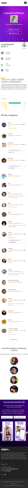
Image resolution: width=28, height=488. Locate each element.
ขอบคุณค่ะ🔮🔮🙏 (12, 242)
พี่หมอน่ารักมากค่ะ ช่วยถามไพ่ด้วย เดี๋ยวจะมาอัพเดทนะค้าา (16, 304)
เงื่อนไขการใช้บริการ (14, 483)
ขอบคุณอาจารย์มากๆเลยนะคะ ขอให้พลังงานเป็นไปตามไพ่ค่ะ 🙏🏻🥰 (17, 226)
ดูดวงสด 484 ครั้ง (8, 52)
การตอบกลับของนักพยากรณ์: (14, 150)
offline (9, 46)
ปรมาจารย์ (24, 48)
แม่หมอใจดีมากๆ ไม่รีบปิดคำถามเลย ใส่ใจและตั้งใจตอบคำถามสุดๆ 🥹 (16, 274)
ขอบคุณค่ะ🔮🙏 (11, 168)
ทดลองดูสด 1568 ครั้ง (8, 58)
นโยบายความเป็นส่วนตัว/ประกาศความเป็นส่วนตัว (14, 485)
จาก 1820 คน (3, 98)
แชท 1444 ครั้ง (8, 64)
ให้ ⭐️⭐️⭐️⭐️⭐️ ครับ (12, 128)
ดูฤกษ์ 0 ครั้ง (7, 70)
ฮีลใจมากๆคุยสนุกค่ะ (12, 334)
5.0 (1, 95)
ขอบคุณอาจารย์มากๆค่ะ (12, 207)
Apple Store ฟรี (14, 30)
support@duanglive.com (12, 469)
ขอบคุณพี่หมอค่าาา (11, 237)
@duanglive (8, 471)
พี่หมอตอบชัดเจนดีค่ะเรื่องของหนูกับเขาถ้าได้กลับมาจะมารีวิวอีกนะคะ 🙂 (16, 196)
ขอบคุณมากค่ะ (11, 152)
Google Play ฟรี (14, 33)
